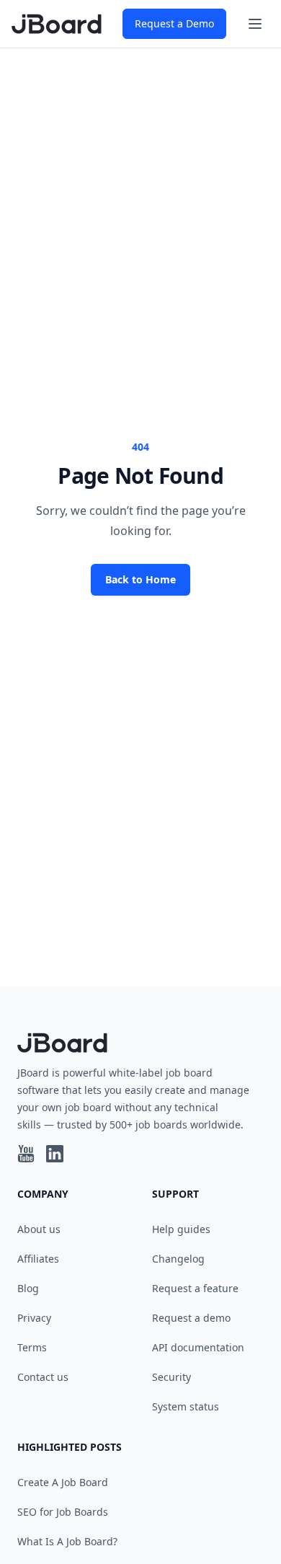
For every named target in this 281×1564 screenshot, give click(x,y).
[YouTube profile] (26, 1153)
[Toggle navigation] (255, 23)
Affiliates (38, 1258)
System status (185, 1406)
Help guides (181, 1229)
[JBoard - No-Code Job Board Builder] (57, 24)
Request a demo (191, 1318)
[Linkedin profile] (54, 1153)
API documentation (198, 1347)
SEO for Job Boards (62, 1512)
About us (39, 1229)
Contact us (42, 1377)
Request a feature (195, 1288)
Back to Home (140, 579)
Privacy (34, 1318)
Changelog (178, 1258)
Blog (28, 1288)
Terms (32, 1347)
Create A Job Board (62, 1482)
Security (171, 1377)
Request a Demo (174, 23)
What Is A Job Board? (67, 1541)
